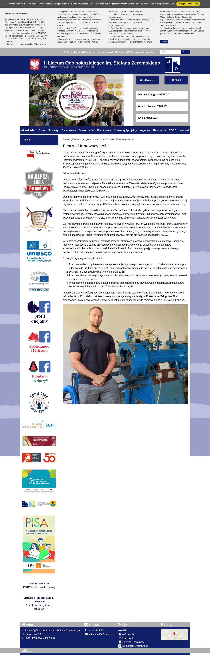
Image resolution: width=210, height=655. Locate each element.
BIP (124, 630)
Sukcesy (53, 130)
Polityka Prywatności (133, 642)
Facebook (127, 638)
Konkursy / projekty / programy (132, 130)
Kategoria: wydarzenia (93, 139)
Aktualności (28, 130)
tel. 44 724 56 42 (97, 630)
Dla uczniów (69, 130)
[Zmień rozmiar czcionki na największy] (112, 52)
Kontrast (121, 52)
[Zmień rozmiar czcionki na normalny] (108, 52)
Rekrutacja (159, 130)
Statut (177, 80)
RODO (172, 130)
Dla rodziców (86, 130)
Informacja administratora (141, 52)
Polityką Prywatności (79, 4)
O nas (41, 130)
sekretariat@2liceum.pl (101, 634)
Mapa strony (90, 52)
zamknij (164, 41)
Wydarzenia (104, 130)
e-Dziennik (148, 80)
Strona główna (72, 52)
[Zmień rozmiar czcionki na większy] (110, 52)
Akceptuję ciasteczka (188, 4)
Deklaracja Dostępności (135, 646)
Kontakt (184, 130)
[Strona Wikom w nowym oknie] (27, 650)
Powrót (27, 140)
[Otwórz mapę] (174, 634)
